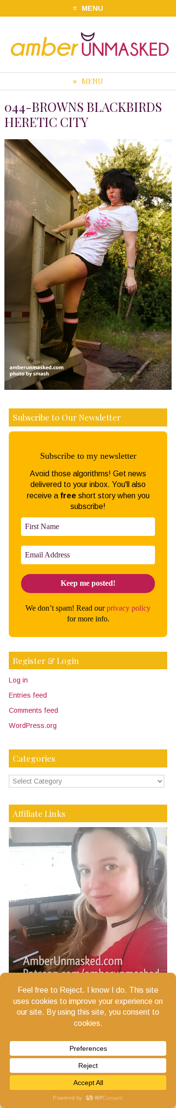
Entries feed (28, 695)
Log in (18, 680)
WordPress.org (33, 725)
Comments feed (33, 710)
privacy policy (129, 608)
